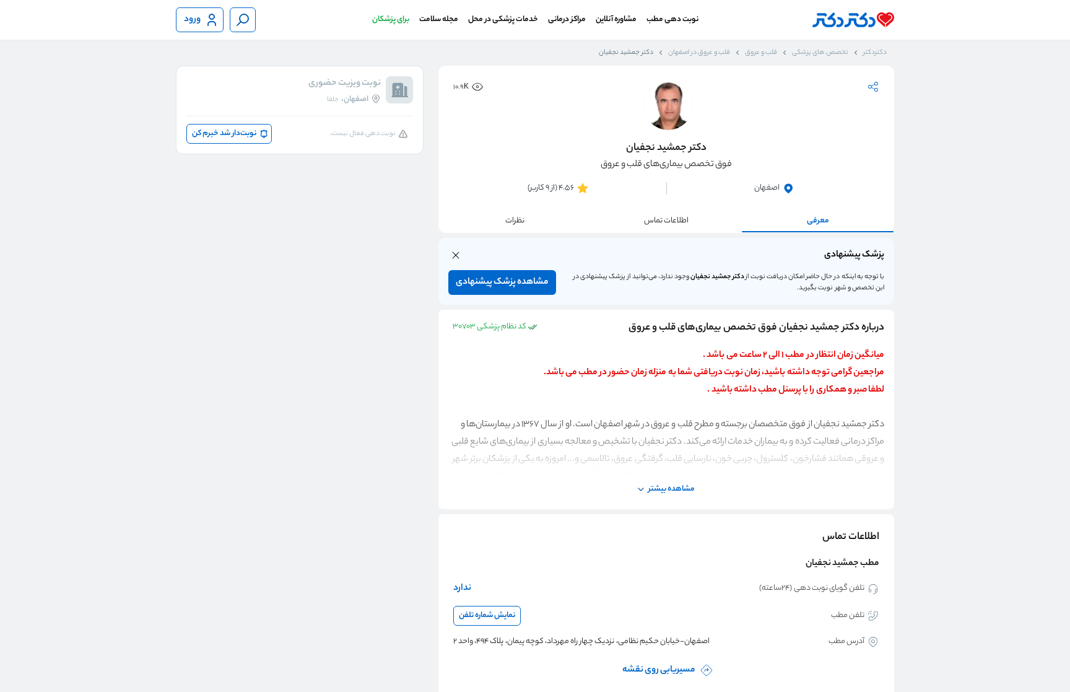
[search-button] (243, 19)
